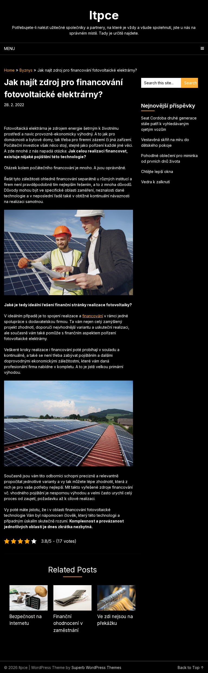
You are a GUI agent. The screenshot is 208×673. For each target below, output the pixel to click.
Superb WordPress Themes (96, 667)
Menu (9, 48)
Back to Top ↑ (191, 667)
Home (9, 70)
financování (92, 316)
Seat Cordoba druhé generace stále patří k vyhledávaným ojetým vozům (169, 124)
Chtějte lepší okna (157, 171)
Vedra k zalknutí (155, 181)
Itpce (104, 15)
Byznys (26, 70)
